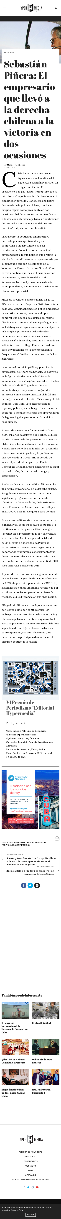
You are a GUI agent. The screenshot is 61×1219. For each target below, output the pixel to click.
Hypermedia (18, 723)
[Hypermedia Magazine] (30, 8)
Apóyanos (30, 1175)
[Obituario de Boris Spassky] (45, 1047)
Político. (6, 845)
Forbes (30, 842)
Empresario (20, 842)
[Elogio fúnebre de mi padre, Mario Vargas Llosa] (15, 1077)
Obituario (40, 842)
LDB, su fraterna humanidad (41, 1091)
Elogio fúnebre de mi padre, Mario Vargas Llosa (13, 1092)
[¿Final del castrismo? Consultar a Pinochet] (15, 1047)
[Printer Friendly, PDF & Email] (57, 838)
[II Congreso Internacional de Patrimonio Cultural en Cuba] (15, 1010)
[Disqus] (30, 939)
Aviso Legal (30, 1157)
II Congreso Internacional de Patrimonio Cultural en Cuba (15, 1027)
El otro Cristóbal (41, 1022)
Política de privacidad (31, 1152)
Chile (10, 842)
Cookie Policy (18, 1210)
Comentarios (31, 1161)
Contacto (30, 1166)
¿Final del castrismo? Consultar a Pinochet (13, 1061)
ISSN (30, 1170)
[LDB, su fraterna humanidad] (45, 1077)
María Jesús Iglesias (16, 165)
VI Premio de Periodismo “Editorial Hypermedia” (30, 707)
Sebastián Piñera (21, 845)
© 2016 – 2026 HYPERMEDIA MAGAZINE (30, 1180)
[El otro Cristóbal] (45, 1010)
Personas (9, 52)
